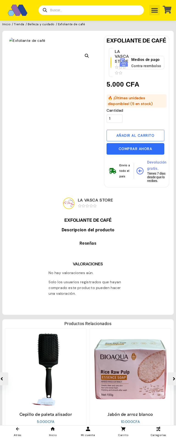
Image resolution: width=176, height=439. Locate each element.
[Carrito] (165, 9)
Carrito (123, 435)
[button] (154, 10)
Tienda (19, 24)
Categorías (158, 435)
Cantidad (115, 110)
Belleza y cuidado (41, 24)
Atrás (17, 435)
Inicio (6, 24)
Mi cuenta (88, 435)
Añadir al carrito (135, 135)
